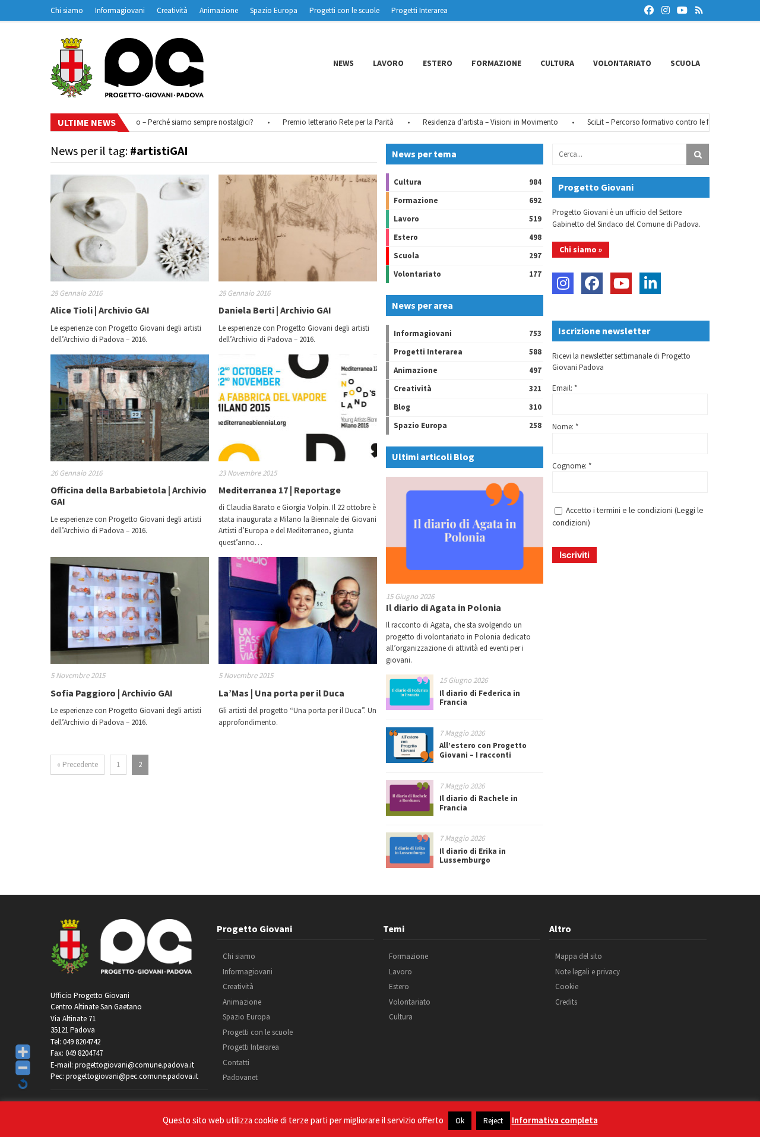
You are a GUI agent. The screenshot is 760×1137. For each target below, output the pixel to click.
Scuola (685, 63)
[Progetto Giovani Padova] (127, 92)
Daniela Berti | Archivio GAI (274, 310)
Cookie (566, 986)
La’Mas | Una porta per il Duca (281, 693)
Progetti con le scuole (344, 10)
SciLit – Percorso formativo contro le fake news (643, 122)
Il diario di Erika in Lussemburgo (472, 856)
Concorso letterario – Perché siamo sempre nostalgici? (146, 122)
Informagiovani (120, 10)
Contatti (236, 1062)
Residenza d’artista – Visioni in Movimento (471, 122)
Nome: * (565, 427)
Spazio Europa (273, 10)
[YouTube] (621, 283)
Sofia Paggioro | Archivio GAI (111, 693)
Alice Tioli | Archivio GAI (100, 310)
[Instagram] (563, 283)
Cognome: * (571, 466)
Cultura (557, 63)
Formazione (496, 63)
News (343, 63)
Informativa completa (555, 1120)
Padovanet (240, 1077)
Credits (566, 1002)
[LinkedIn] (650, 283)
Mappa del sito (578, 956)
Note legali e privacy (587, 972)
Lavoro (388, 63)
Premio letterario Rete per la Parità (318, 122)
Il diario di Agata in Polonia (443, 607)
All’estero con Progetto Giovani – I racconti (483, 750)
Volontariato (622, 63)
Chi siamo (66, 10)
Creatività (172, 10)
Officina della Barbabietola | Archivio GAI (128, 495)
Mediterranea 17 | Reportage (279, 490)
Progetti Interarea (419, 10)
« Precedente (77, 764)
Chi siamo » (580, 249)
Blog (402, 407)
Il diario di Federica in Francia (479, 698)
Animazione (219, 10)
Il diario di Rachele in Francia (478, 803)
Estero (437, 63)
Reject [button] (493, 1121)
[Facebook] (592, 283)
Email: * (564, 388)
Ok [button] (459, 1121)
